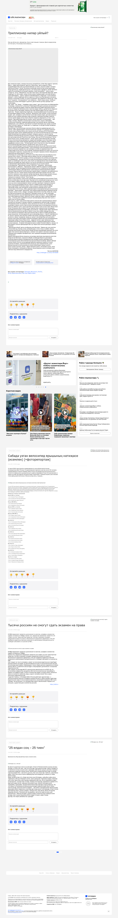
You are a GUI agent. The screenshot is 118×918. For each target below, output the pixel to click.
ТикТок (40, 271)
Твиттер (24, 273)
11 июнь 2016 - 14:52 (11, 752)
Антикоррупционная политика (14, 909)
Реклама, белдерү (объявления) (23, 21)
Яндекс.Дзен (32, 273)
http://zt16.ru (54, 684)
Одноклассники (16, 273)
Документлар (65, 873)
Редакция (53, 21)
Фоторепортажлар (39, 21)
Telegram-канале (15, 262)
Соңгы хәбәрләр (50, 873)
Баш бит (10, 21)
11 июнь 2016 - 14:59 (11, 629)
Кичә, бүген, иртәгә (14, 450)
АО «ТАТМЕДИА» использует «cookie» (16, 910)
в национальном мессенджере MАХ (44, 262)
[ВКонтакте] (11, 317)
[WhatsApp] (24, 317)
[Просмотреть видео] (17, 412)
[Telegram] (19, 317)
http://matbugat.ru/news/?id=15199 (47, 252)
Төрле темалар (75, 873)
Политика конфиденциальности (15, 912)
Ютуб (9, 273)
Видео (47, 21)
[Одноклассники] (15, 317)
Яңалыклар (12, 28)
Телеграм (27, 271)
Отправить (53, 337)
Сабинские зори (13, 620)
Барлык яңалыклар (94, 433)
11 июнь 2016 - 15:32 (11, 37)
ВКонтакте (34, 271)
